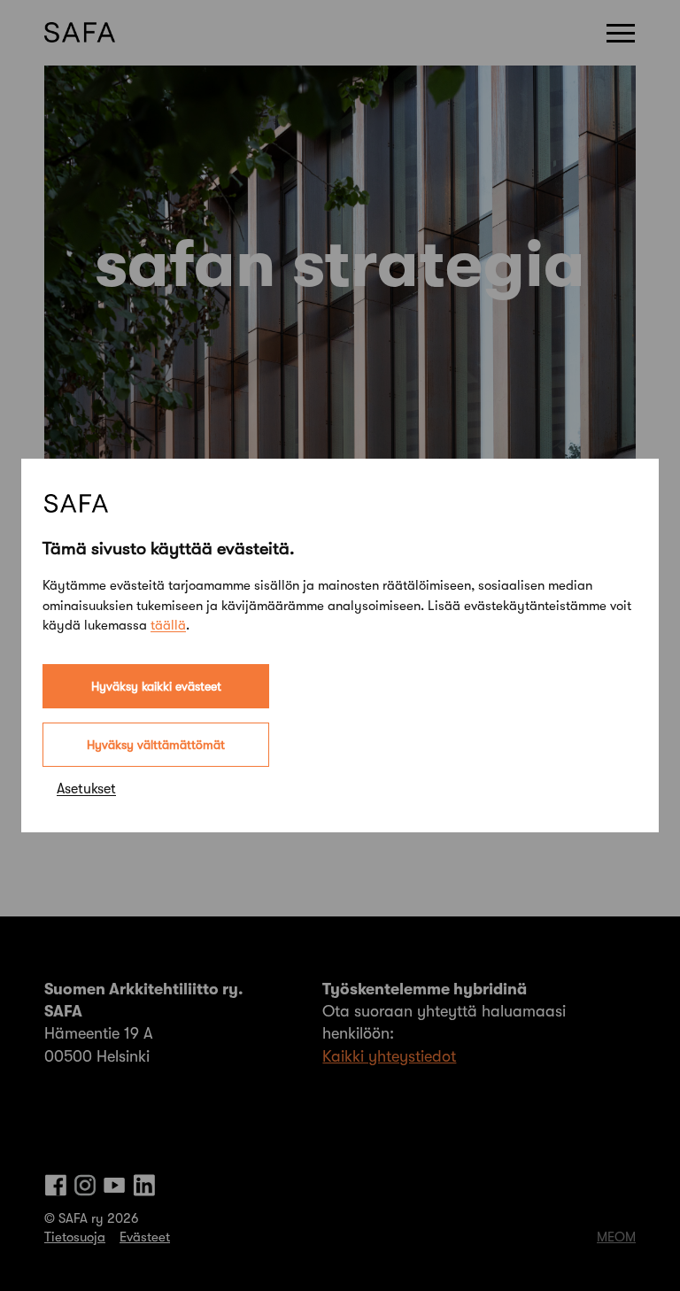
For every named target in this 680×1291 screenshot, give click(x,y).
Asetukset (86, 789)
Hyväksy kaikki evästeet (156, 686)
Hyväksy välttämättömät (156, 745)
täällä (168, 625)
